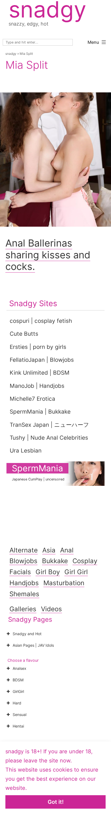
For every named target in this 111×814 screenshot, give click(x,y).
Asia (49, 550)
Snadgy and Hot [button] (27, 633)
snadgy (10, 54)
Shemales (24, 594)
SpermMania (37, 468)
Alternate (23, 550)
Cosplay (84, 561)
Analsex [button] (19, 668)
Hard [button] (17, 703)
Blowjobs (23, 561)
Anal (67, 550)
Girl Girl (76, 572)
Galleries (22, 609)
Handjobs (24, 583)
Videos (51, 609)
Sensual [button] (19, 714)
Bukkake (55, 561)
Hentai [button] (18, 726)
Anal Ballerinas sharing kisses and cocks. (47, 254)
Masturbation (63, 583)
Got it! (56, 802)
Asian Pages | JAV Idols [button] (33, 645)
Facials (20, 572)
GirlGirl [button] (18, 691)
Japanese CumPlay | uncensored (38, 479)
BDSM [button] (18, 680)
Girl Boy (48, 572)
